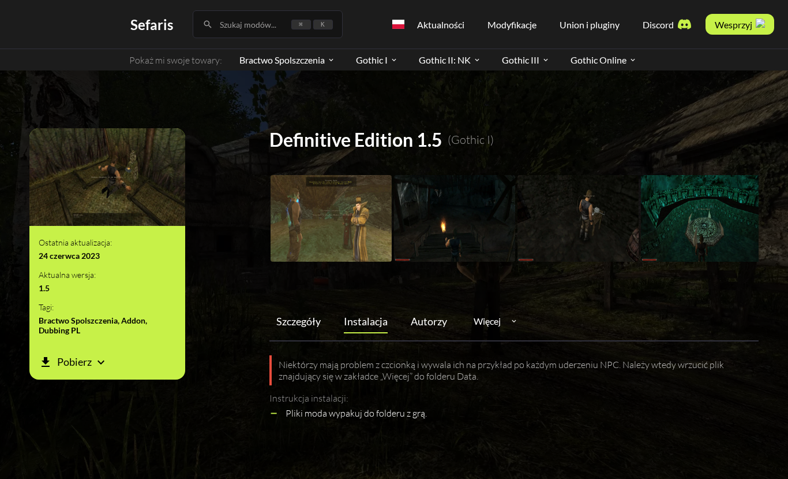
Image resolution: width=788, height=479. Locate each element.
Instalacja (366, 321)
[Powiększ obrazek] (331, 219)
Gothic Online (598, 59)
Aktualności (440, 24)
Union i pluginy (590, 24)
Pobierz (74, 361)
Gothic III (520, 59)
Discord (658, 24)
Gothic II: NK (445, 59)
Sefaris (151, 24)
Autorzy (429, 321)
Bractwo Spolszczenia (282, 59)
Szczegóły (298, 321)
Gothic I (372, 59)
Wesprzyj (733, 24)
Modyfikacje (511, 24)
